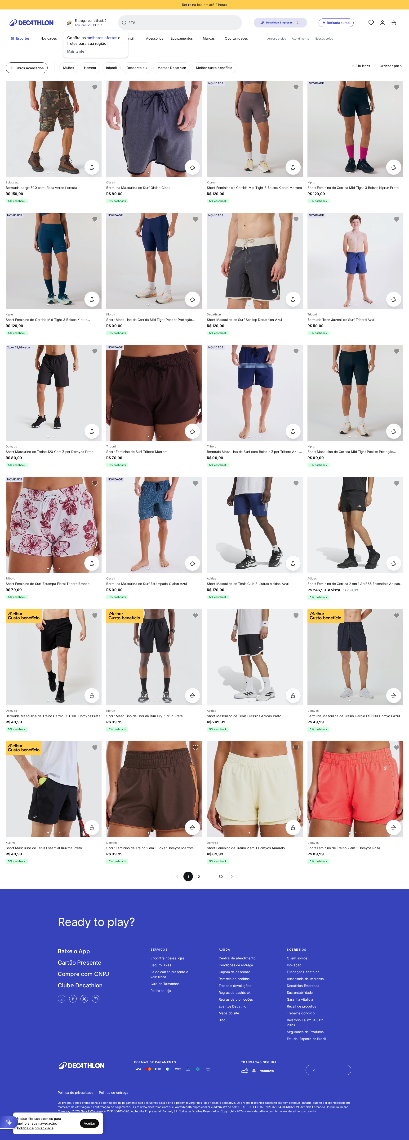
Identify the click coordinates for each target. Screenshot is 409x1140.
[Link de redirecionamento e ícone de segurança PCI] (254, 1071)
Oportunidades (236, 38)
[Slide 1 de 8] (54, 525)
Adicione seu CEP (87, 25)
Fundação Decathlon (303, 972)
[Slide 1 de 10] (355, 789)
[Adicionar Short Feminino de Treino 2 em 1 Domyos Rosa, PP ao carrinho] (393, 827)
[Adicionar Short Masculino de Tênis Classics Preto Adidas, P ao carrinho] (293, 695)
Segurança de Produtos (305, 1032)
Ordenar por (389, 66)
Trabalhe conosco (301, 1013)
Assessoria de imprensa (305, 979)
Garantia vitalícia (300, 999)
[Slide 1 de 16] (355, 129)
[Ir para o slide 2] (54, 172)
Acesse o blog (276, 38)
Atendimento (300, 38)
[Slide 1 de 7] (255, 261)
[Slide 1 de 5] (154, 393)
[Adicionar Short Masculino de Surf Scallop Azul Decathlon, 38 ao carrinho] (293, 299)
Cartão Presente (79, 962)
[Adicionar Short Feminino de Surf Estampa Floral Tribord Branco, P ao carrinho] (92, 563)
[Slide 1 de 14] (255, 129)
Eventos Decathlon (233, 1006)
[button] (9, 1122)
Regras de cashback (235, 992)
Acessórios (154, 38)
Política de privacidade (75, 1092)
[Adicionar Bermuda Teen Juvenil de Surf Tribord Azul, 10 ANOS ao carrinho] (393, 299)
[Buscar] (124, 23)
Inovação (294, 965)
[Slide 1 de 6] (54, 129)
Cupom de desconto (234, 972)
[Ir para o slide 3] (59, 172)
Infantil (128, 38)
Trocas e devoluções (235, 986)
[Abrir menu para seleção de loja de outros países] (328, 1070)
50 (221, 877)
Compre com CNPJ (83, 974)
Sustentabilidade (300, 992)
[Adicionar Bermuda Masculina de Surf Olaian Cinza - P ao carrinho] (192, 167)
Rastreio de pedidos (234, 979)
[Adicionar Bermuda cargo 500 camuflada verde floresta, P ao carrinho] (92, 167)
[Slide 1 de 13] (154, 657)
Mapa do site (229, 1013)
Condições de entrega (236, 965)
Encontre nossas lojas (167, 958)
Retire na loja (161, 991)
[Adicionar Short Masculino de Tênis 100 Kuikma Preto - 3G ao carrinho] (92, 827)
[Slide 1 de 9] (355, 261)
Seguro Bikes (161, 965)
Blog (222, 1020)
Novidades (48, 38)
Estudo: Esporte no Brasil (306, 1039)
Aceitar (89, 1123)
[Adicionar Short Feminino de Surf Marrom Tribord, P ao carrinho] (192, 431)
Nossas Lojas (324, 38)
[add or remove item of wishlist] (95, 87)
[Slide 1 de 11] (255, 393)
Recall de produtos (301, 1006)
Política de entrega (113, 1092)
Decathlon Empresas (303, 986)
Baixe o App (74, 951)
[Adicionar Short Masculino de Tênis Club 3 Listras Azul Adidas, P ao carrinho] (293, 563)
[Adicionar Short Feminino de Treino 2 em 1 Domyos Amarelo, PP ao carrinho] (293, 827)
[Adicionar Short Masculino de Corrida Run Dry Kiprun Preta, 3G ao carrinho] (192, 695)
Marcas (209, 38)
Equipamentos (182, 38)
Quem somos (297, 958)
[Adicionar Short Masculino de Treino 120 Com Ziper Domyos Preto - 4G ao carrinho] (92, 431)
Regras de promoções (236, 999)
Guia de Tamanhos (165, 984)
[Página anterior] (177, 876)
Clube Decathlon (80, 985)
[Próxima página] (231, 876)
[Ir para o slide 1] (48, 172)
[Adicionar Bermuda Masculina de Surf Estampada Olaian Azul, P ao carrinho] (192, 563)
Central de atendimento (237, 958)
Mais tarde (75, 51)
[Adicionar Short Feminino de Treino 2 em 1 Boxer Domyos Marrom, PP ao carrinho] (192, 827)
